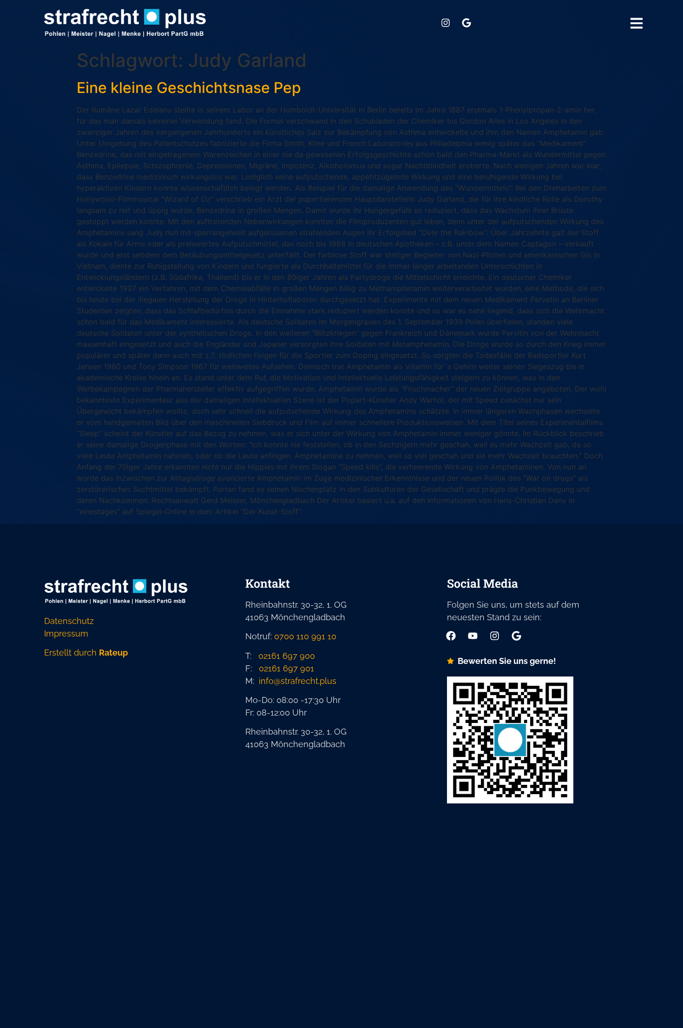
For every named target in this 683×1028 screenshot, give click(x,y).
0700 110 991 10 (305, 636)
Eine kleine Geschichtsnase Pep (189, 88)
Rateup (113, 652)
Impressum (66, 633)
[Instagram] (445, 22)
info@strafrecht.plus (297, 681)
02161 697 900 (286, 656)
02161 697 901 (286, 668)
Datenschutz (69, 621)
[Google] (466, 22)
